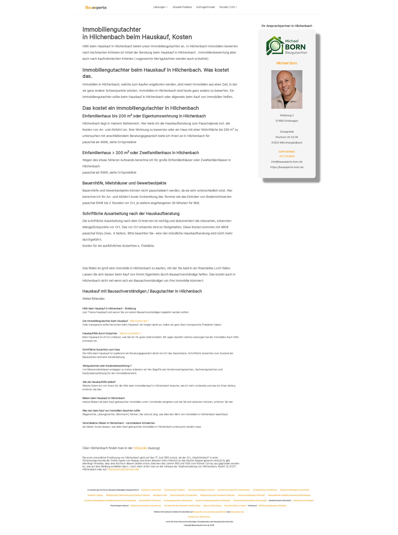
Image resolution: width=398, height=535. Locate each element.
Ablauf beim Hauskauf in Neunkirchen (146, 505)
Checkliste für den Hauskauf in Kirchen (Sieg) (182, 505)
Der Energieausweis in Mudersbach (178, 500)
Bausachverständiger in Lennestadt (294, 490)
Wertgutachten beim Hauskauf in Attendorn (217, 495)
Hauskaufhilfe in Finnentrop (150, 500)
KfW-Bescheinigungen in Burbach (272, 505)
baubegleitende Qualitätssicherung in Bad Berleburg (289, 495)
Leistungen (159, 7)
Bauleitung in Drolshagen (303, 500)
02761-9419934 (287, 151)
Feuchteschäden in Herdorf (235, 505)
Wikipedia (141, 448)
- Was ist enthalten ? (111, 333)
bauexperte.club (237, 512)
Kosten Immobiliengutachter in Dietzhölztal (213, 500)
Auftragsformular (205, 7)
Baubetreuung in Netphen (174, 490)
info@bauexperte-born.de (287, 161)
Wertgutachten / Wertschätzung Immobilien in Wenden (128, 495)
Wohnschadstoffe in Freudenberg (183, 495)
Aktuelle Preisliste (182, 7)
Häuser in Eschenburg (212, 505)
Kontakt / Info (227, 7)
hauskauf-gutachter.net (216, 512)
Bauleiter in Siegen (95, 495)
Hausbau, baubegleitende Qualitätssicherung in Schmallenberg (110, 500)
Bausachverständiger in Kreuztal (201, 490)
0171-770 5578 (286, 156)
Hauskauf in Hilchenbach (151, 490)
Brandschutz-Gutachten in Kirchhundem (234, 490)
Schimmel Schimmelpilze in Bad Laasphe (250, 500)
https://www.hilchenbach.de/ (123, 469)
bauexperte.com (199, 512)
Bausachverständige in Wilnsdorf (251, 495)
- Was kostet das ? (115, 320)
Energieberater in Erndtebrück (265, 490)
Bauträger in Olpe (160, 495)
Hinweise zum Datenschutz (199, 517)
